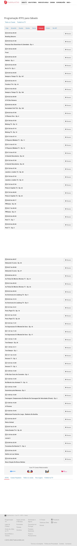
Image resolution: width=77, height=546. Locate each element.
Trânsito (18, 527)
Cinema (52, 2)
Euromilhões (60, 2)
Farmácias (19, 524)
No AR (55, 28)
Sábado (40, 28)
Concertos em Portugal (32, 525)
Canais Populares (16, 478)
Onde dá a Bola (43, 2)
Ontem (48, 28)
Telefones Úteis (44, 522)
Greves (42, 525)
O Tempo (42, 520)
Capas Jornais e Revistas (20, 520)
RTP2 (7, 478)
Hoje (7, 28)
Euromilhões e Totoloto (9, 535)
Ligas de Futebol (7, 525)
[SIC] (30, 471)
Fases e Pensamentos (32, 535)
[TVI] (47, 471)
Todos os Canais (10, 22)
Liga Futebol (32, 2)
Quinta (28, 28)
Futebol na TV (21, 22)
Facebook (56, 520)
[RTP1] (12, 471)
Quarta (21, 28)
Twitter (55, 522)
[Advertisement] (40, 11)
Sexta (34, 28)
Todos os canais (28, 478)
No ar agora (39, 478)
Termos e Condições (37, 544)
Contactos (68, 544)
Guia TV (24, 2)
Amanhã (13, 28)
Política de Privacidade (51, 544)
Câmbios (19, 530)
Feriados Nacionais (31, 530)
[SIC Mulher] (64, 471)
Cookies (61, 544)
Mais (68, 2)
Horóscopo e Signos (32, 520)
